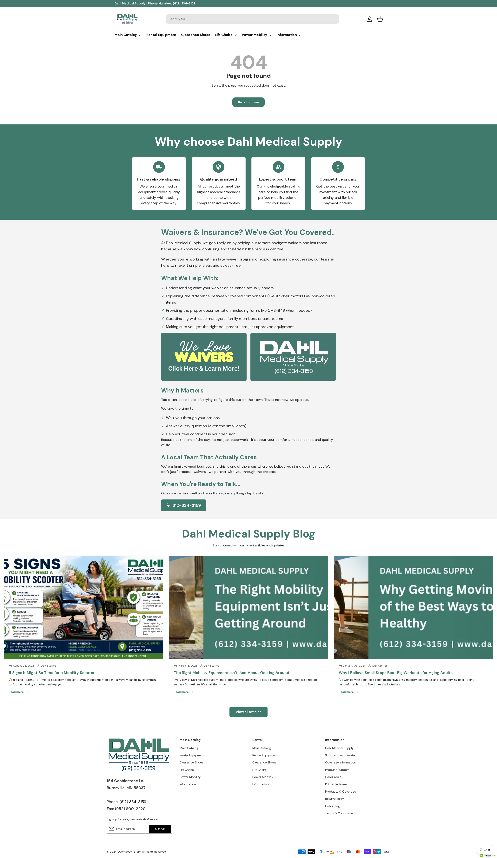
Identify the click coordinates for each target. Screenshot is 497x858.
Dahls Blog (332, 806)
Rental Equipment (161, 34)
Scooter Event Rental (340, 755)
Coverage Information (340, 762)
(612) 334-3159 (184, 3)
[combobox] (252, 19)
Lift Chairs (223, 34)
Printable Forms (336, 784)
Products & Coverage (340, 791)
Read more (16, 692)
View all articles (248, 712)
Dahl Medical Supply (339, 748)
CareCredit (333, 777)
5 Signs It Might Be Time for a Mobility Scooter (52, 672)
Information (287, 34)
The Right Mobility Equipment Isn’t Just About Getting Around (231, 672)
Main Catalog (126, 34)
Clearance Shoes (195, 34)
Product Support (337, 770)
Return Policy (334, 799)
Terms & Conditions (339, 813)
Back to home (248, 102)
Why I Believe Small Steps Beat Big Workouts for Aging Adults (396, 672)
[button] (380, 19)
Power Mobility (254, 34)
